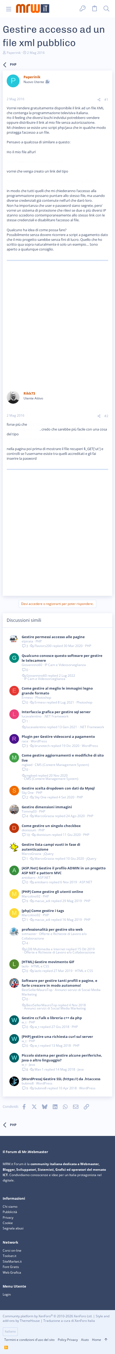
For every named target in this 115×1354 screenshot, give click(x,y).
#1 (106, 99)
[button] (9, 8)
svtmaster (29, 934)
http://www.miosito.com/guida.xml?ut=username (46, 438)
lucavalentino (31, 716)
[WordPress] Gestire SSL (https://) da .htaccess (61, 1078)
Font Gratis (11, 1267)
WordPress (39, 741)
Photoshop (43, 697)
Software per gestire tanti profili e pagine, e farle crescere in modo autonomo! (59, 983)
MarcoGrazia (44, 816)
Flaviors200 (43, 646)
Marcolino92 (31, 896)
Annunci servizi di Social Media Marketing (61, 992)
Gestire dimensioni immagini (47, 807)
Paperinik (14, 52)
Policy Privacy (68, 1339)
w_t (24, 1022)
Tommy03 (29, 811)
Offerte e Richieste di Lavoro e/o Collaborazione (54, 936)
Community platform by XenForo (47, 1316)
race (25, 741)
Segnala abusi (13, 1228)
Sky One (28, 792)
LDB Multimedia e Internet (45, 949)
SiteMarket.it (12, 1261)
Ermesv (27, 697)
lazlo (25, 966)
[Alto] (106, 1340)
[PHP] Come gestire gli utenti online (52, 891)
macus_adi (42, 901)
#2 (106, 416)
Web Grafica (12, 1272)
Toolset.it (9, 1256)
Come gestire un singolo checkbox (51, 825)
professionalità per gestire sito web (52, 929)
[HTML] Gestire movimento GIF (48, 961)
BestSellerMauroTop (37, 990)
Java (32, 1064)
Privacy (8, 1217)
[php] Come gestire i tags (43, 910)
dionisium (29, 830)
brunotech (42, 745)
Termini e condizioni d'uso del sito (29, 1339)
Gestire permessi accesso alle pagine (53, 636)
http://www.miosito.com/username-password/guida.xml (52, 181)
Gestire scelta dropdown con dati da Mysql (58, 788)
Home (96, 1339)
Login (7, 1294)
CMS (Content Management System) (62, 764)
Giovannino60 (32, 665)
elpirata (27, 641)
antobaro (28, 877)
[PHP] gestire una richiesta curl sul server (57, 1036)
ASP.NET (44, 877)
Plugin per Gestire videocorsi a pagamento (58, 736)
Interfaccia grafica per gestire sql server (56, 711)
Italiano (10, 1331)
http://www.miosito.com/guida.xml (35, 161)
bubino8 (28, 1083)
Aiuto (85, 1339)
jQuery (48, 853)
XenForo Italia (85, 1320)
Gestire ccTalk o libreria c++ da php (52, 1017)
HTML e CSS (40, 966)
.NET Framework (56, 716)
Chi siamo (10, 1206)
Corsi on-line (12, 1250)
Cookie (8, 1223)
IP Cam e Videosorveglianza (65, 665)
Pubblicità (10, 1212)
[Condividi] (98, 99)
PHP (39, 641)
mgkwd (27, 764)
